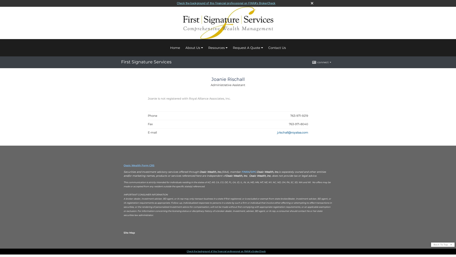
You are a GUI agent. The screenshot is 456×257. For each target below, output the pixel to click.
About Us (192, 48)
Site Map (129, 232)
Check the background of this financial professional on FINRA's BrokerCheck (226, 3)
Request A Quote (246, 48)
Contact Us (277, 48)
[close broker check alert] (312, 3)
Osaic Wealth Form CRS (139, 165)
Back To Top (441, 244)
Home (175, 48)
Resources (216, 48)
